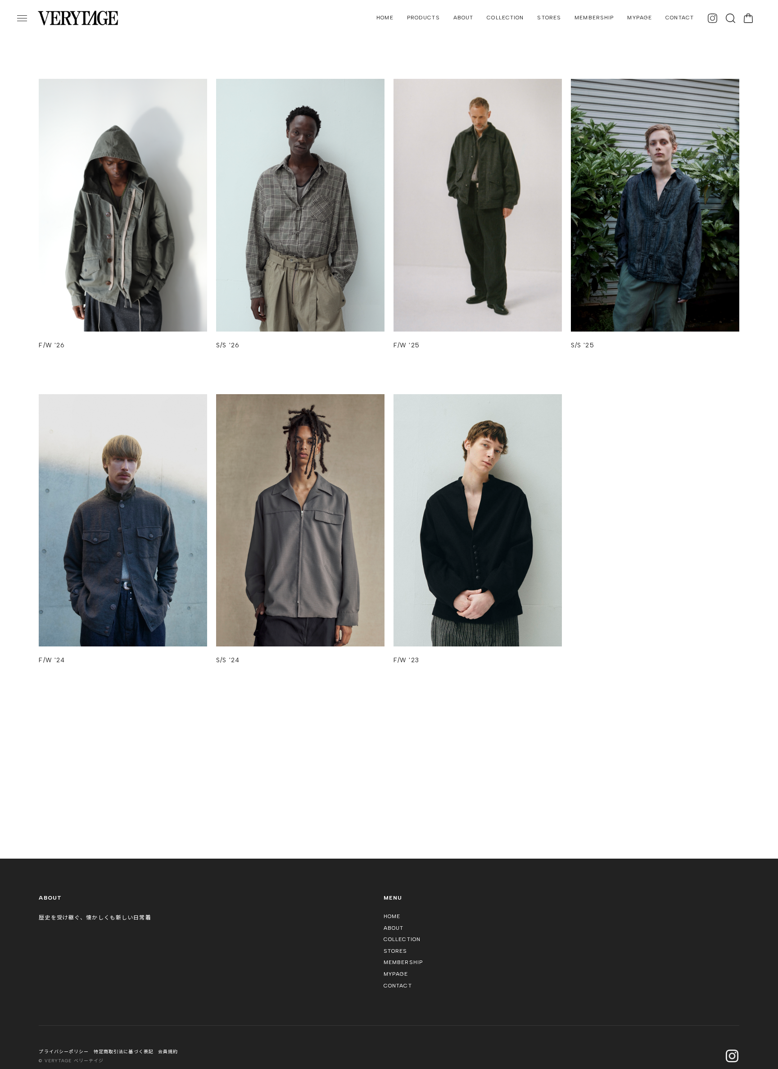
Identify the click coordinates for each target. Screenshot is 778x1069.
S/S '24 (228, 660)
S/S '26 (228, 345)
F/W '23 (406, 660)
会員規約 (168, 1052)
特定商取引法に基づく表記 (124, 1052)
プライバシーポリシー (64, 1052)
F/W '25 (407, 345)
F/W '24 (52, 660)
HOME (384, 17)
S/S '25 (582, 345)
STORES (549, 17)
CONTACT (679, 17)
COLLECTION (505, 17)
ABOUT (463, 17)
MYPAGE (639, 17)
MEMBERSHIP (594, 17)
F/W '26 (52, 345)
